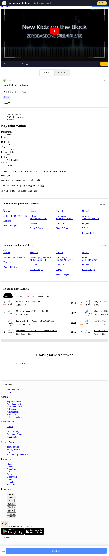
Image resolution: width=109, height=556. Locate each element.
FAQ (9, 429)
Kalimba (10, 482)
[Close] (105, 3)
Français (11, 514)
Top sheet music (14, 401)
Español (11, 497)
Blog (9, 392)
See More (11, 484)
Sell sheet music (14, 389)
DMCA (10, 452)
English (11, 494)
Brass (9, 479)
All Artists (11, 414)
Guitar (9, 466)
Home (5, 171)
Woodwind (12, 477)
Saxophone (12, 469)
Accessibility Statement (17, 454)
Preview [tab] (62, 72)
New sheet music (14, 406)
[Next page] (103, 288)
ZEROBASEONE (16, 171)
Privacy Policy (13, 449)
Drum (9, 471)
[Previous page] (98, 288)
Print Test (12, 437)
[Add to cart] (3, 551)
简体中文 (11, 507)
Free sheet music (14, 404)
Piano (9, 464)
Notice (10, 426)
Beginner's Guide (14, 434)
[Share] (104, 80)
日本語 (10, 500)
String (9, 474)
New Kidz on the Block (33, 171)
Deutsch (11, 517)
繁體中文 (11, 504)
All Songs (11, 409)
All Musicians (13, 412)
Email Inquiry (13, 431)
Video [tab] (47, 72)
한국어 (10, 511)
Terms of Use (13, 447)
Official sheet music (16, 417)
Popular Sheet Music (16, 288)
